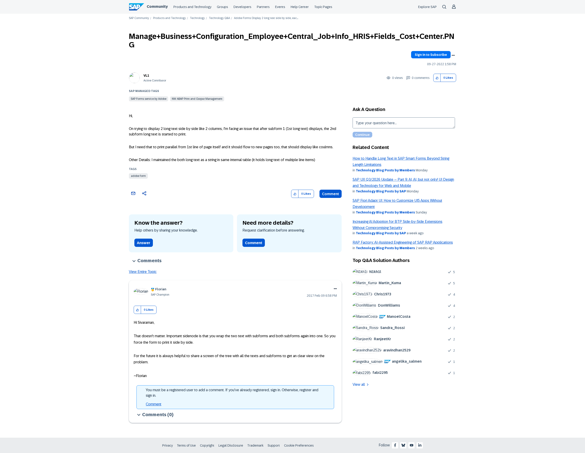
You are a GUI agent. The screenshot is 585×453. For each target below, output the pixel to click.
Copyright (207, 445)
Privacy (167, 445)
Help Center (300, 7)
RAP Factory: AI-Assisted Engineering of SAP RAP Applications (403, 242)
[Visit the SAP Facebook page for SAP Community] (395, 445)
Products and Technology (192, 7)
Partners (263, 7)
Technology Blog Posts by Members (385, 170)
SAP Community (139, 18)
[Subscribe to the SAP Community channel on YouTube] (411, 445)
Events (280, 7)
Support (274, 445)
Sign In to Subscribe (431, 55)
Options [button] (453, 55)
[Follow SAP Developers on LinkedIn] (420, 445)
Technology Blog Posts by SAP (381, 191)
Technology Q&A (219, 18)
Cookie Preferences (299, 445)
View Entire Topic (143, 272)
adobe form (138, 176)
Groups (222, 7)
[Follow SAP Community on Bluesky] (403, 445)
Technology (197, 18)
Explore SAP (427, 7)
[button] (437, 78)
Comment (330, 194)
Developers (242, 7)
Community (157, 6)
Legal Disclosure (230, 445)
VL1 (146, 75)
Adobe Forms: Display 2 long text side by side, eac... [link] (266, 18)
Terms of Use (186, 445)
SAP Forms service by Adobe (148, 98)
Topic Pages (323, 7)
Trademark (255, 445)
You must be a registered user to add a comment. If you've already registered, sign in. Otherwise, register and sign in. (232, 392)
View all (359, 384)
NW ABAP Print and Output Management (197, 98)
